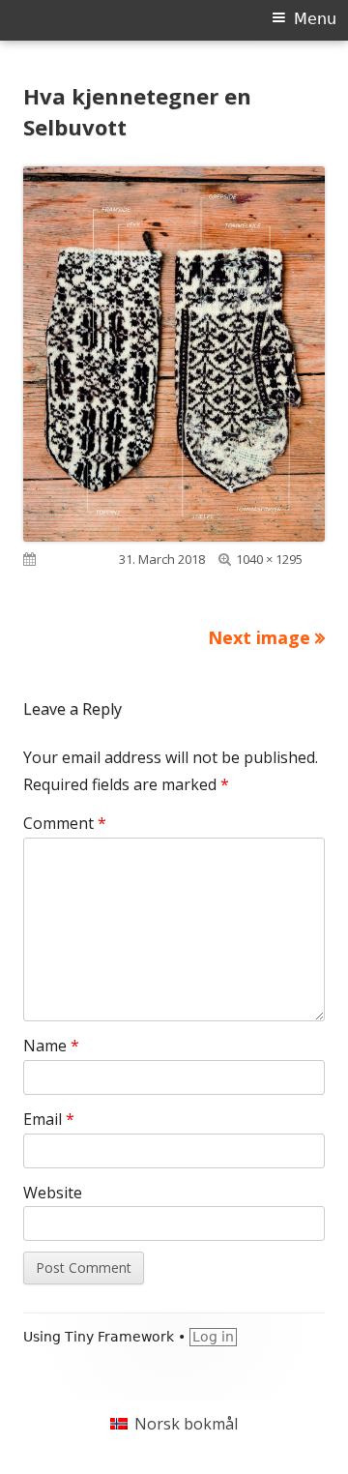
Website (52, 1192)
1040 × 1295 (269, 559)
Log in (213, 1336)
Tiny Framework (119, 1336)
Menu (315, 19)
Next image (259, 637)
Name (51, 1045)
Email (48, 1119)
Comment (64, 823)
